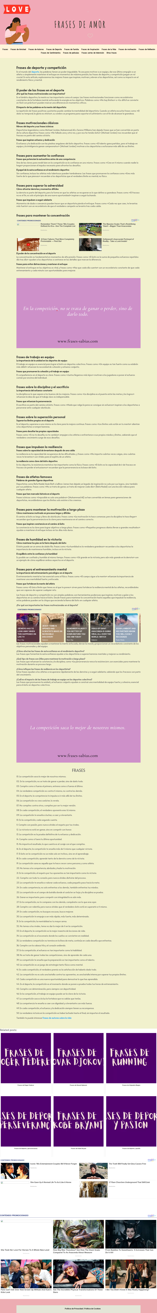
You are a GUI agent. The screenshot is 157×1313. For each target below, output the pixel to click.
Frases (5, 49)
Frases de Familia (71, 49)
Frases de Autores (36, 49)
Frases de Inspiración (90, 49)
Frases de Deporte (54, 49)
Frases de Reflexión (147, 49)
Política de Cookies (92, 1309)
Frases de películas (71, 53)
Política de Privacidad (74, 1309)
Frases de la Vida (109, 49)
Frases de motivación (127, 49)
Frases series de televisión (93, 53)
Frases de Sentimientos (51, 53)
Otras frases (112, 53)
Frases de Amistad (18, 49)
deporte (35, 71)
